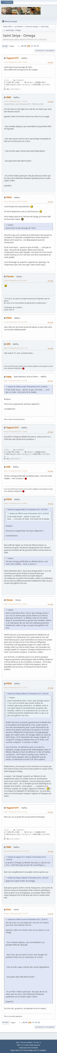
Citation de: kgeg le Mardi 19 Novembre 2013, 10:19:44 (27, 509)
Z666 (8, 97)
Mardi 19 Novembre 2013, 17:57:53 (15, 688)
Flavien (10, 276)
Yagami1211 (12, 58)
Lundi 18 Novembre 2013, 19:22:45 (15, 62)
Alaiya (9, 599)
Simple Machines (34, 1045)
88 (22, 46)
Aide (17, 1042)
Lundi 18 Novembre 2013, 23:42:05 (15, 280)
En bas (4, 46)
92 (35, 46)
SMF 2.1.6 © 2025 (22, 1045)
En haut (5, 1023)
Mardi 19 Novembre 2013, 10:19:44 (15, 381)
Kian (8, 909)
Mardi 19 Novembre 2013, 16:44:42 (15, 503)
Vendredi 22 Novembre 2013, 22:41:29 (16, 851)
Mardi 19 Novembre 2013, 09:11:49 (15, 348)
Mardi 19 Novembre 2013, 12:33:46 (15, 432)
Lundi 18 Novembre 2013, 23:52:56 (15, 322)
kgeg (8, 376)
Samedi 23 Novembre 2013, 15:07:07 (16, 913)
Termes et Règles (26, 1042)
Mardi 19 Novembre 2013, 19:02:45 (15, 812)
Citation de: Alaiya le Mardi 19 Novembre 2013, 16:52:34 (28, 693)
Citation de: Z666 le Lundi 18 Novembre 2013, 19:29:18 (27, 919)
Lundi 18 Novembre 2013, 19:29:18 (15, 101)
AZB (8, 344)
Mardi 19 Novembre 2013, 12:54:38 (15, 471)
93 (38, 46)
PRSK (9, 197)
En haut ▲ (37, 1042)
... (20, 46)
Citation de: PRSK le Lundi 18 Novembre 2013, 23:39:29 (27, 387)
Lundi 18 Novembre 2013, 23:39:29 (15, 201)
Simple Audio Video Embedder (28, 1048)
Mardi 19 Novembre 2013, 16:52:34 (15, 604)
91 (32, 46)
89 (25, 46)
